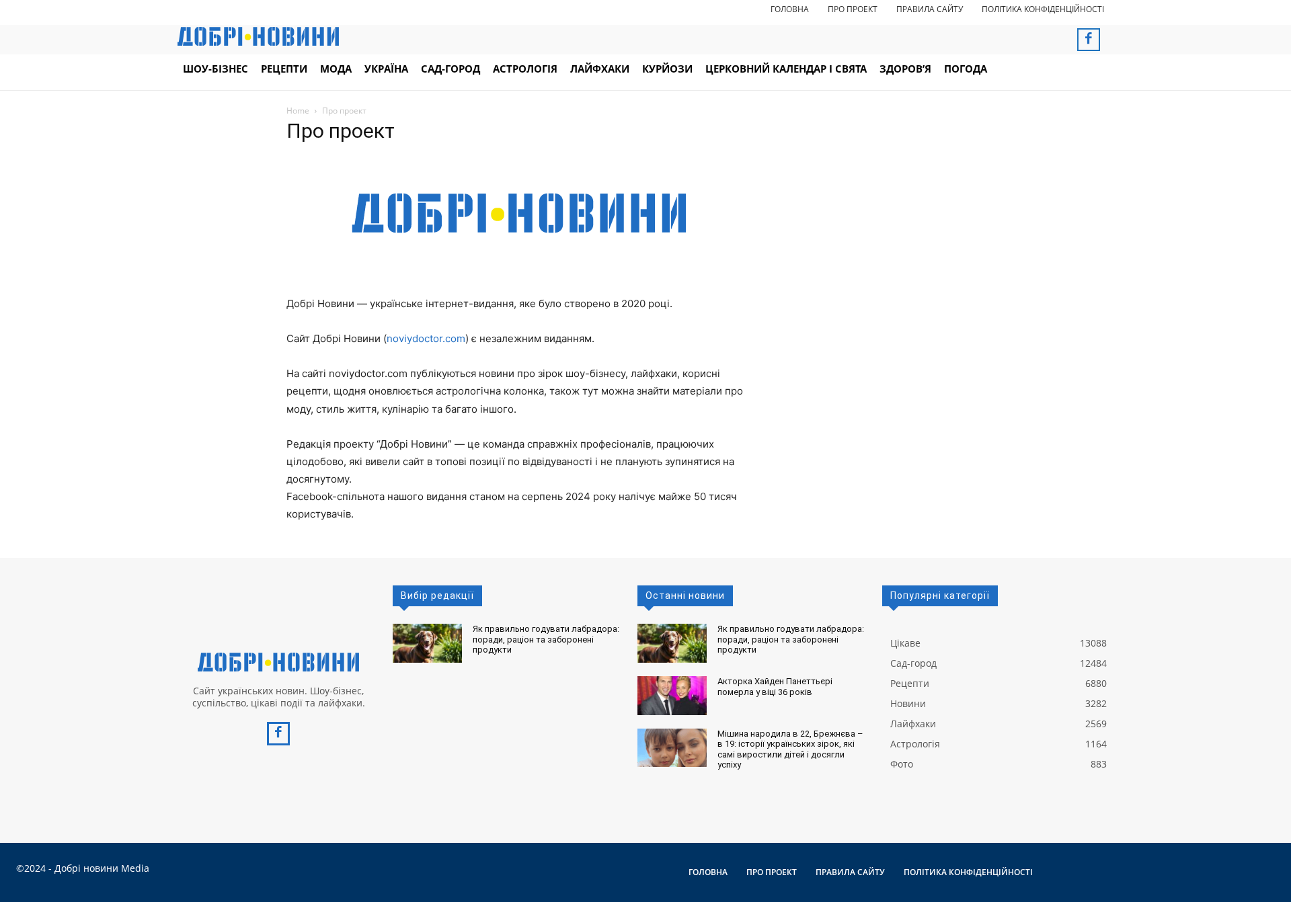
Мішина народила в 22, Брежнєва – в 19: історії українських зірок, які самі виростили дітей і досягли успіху (790, 749)
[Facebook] (1088, 39)
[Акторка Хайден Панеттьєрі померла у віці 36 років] (672, 695)
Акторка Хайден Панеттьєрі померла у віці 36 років (774, 686)
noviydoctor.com (426, 338)
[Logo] (278, 662)
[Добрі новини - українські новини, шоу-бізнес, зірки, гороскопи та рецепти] (258, 36)
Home (297, 110)
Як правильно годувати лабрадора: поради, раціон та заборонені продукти (546, 639)
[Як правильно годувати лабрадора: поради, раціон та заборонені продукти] (427, 643)
